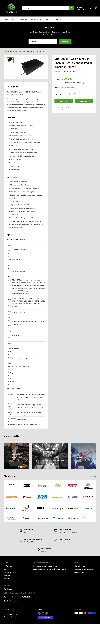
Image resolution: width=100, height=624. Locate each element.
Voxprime (57, 72)
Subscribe (65, 41)
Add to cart (63, 101)
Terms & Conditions (80, 572)
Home (6, 51)
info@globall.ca (14, 601)
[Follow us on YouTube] (43, 613)
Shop (5, 569)
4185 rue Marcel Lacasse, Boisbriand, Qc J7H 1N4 (20, 593)
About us (7, 575)
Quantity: (57, 94)
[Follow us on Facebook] (39, 613)
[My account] (91, 8)
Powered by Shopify (10, 617)
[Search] (71, 8)
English (7, 610)
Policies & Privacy (80, 566)
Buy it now (83, 101)
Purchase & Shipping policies (83, 569)
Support (6, 578)
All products (13, 51)
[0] (94, 8)
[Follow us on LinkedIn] (46, 613)
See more (93, 476)
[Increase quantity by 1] (74, 94)
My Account (8, 566)
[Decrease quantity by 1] (64, 94)
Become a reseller (10, 572)
